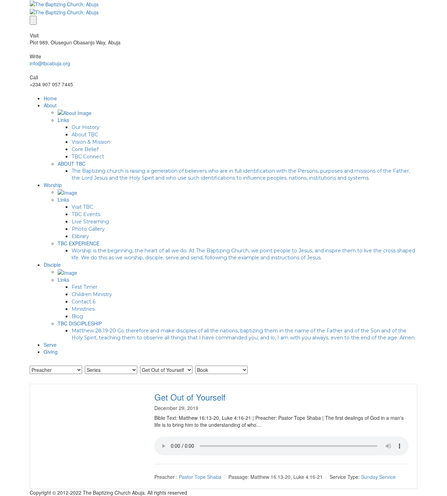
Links (63, 119)
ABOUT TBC (72, 163)
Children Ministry (92, 294)
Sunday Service (378, 476)
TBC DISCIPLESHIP (80, 323)
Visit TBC (82, 207)
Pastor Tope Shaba (200, 476)
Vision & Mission (91, 142)
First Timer (84, 287)
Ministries (83, 309)
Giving (51, 351)
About (50, 105)
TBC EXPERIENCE (79, 243)
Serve (50, 344)
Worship (53, 184)
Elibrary (80, 236)
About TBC (85, 134)
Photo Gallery (88, 229)
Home (50, 98)
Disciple (52, 264)
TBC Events (86, 214)
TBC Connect (88, 156)
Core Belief (85, 149)
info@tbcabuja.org (50, 63)
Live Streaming (90, 221)
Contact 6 (83, 302)
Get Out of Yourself (190, 397)
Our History (86, 127)
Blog (77, 316)
